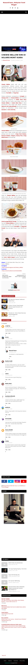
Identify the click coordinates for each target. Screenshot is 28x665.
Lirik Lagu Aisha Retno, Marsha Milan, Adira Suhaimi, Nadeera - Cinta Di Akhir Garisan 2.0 (12, 601)
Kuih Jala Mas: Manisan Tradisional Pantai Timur (16, 300)
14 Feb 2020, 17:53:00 (8, 338)
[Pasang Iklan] (14, 51)
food (5, 52)
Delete (9, 333)
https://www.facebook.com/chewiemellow (12, 270)
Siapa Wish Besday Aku (14, 574)
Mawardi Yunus (6, 60)
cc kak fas (7, 326)
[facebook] (10, 8)
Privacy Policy (22, 660)
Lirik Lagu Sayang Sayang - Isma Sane (17, 568)
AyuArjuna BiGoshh (10, 396)
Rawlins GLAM (8, 361)
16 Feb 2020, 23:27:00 (8, 431)
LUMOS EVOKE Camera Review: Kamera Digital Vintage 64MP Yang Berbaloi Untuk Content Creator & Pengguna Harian (13, 627)
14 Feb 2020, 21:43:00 (12, 352)
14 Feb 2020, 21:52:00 (8, 362)
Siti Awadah (8, 418)
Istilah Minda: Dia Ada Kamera (15, 562)
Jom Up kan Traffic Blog (14, 580)
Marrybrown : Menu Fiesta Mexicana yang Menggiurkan (17, 313)
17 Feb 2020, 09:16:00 (8, 442)
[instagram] (15, 8)
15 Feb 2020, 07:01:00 (8, 385)
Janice (7, 373)
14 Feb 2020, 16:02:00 (8, 327)
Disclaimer (16, 660)
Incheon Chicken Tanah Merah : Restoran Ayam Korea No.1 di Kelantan (15, 307)
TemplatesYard (7, 663)
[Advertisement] (14, 30)
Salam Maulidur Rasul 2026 (7, 613)
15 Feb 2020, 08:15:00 (8, 397)
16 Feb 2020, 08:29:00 (8, 420)
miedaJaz (7, 407)
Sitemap (10, 660)
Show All (4, 655)
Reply (6, 333)
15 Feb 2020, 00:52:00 (8, 375)
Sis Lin (7, 337)
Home (2, 52)
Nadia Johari (8, 383)
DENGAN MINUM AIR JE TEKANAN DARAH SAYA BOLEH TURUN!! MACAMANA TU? (16, 588)
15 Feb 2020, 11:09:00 (8, 408)
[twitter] (12, 8)
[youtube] (18, 8)
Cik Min (7, 441)
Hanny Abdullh (9, 430)
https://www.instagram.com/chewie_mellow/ (12, 267)
